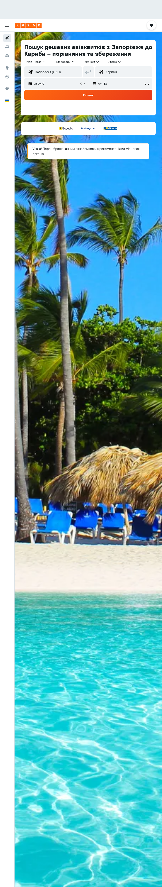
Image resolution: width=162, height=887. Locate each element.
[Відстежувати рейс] (7, 77)
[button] (7, 25)
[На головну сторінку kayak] (28, 25)
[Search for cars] (7, 56)
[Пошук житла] (7, 47)
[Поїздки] (7, 89)
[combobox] (92, 62)
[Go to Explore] (7, 68)
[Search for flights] (7, 38)
